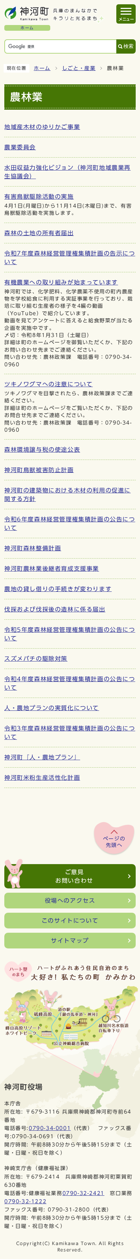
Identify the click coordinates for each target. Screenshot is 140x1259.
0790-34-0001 (50, 1128)
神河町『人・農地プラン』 (42, 757)
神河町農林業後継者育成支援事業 (51, 568)
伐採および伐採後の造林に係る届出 (55, 609)
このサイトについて (70, 920)
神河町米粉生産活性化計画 (42, 777)
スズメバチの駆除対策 (35, 658)
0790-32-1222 (25, 1201)
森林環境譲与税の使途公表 (42, 449)
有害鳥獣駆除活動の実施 (39, 196)
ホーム (42, 68)
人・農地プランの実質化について (51, 708)
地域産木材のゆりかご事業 (42, 127)
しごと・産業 (79, 68)
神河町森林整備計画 (32, 548)
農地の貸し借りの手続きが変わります (58, 589)
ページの (114, 842)
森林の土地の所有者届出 (39, 233)
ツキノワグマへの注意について (48, 384)
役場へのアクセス (70, 900)
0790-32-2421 (83, 1193)
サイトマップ (70, 940)
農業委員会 (20, 147)
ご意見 (74, 876)
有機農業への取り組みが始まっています (61, 282)
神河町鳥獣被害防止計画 (39, 470)
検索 (128, 46)
